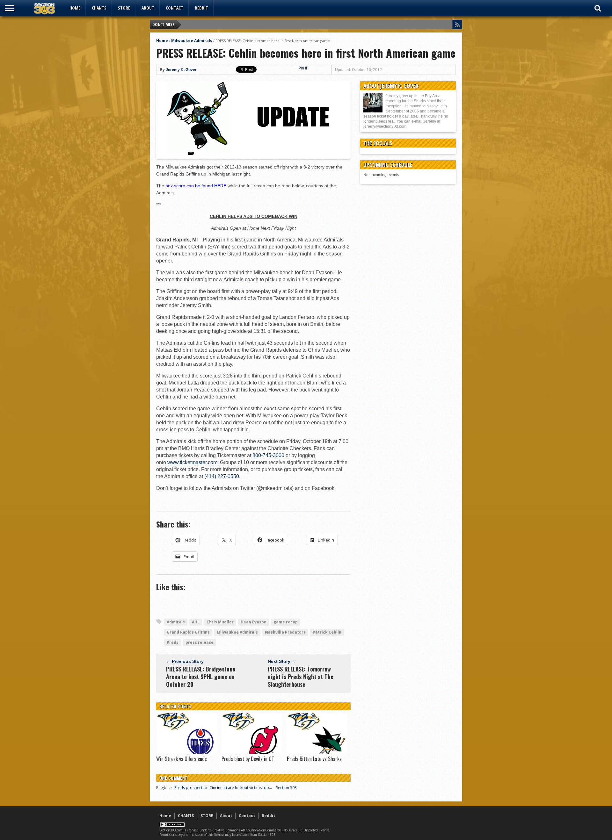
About (148, 8)
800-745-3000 (268, 455)
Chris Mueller (220, 622)
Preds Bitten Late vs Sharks (314, 759)
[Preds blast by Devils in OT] (252, 752)
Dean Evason (253, 622)
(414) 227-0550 (221, 476)
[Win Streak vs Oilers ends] (186, 752)
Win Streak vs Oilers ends (181, 759)
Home (74, 8)
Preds (172, 642)
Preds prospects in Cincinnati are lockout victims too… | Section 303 (235, 787)
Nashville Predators (285, 632)
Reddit (201, 8)
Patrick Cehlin (327, 632)
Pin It (302, 68)
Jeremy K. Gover (181, 70)
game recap (285, 622)
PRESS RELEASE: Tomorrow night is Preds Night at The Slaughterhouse (300, 676)
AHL (196, 622)
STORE (124, 8)
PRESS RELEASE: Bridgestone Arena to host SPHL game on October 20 (200, 676)
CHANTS (99, 8)
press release (200, 642)
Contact (174, 8)
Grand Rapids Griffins (188, 632)
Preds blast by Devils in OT (248, 759)
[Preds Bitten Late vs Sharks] (317, 752)
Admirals (176, 622)
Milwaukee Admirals (191, 40)
